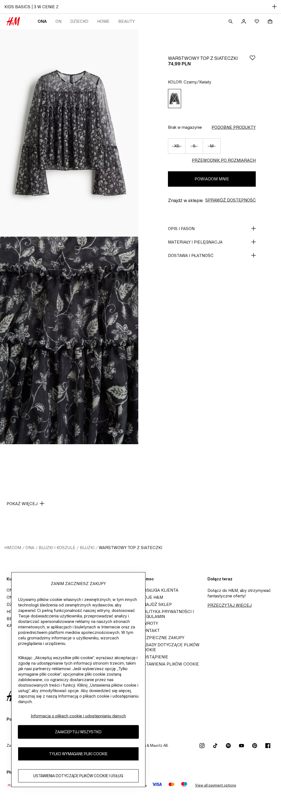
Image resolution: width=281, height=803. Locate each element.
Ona (42, 21)
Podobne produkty (234, 127)
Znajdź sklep (156, 604)
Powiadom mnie (212, 179)
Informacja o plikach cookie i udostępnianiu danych (78, 716)
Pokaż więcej (22, 503)
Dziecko (79, 21)
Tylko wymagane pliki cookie (78, 753)
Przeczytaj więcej (229, 605)
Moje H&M (151, 597)
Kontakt (150, 630)
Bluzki (87, 547)
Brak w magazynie (185, 127)
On (58, 21)
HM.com (12, 547)
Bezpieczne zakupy (162, 637)
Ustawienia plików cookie (169, 664)
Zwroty (149, 623)
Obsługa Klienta (159, 590)
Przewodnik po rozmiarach (224, 160)
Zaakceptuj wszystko (78, 731)
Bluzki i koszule (57, 547)
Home (103, 21)
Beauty (126, 21)
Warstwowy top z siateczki (130, 547)
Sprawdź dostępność (230, 200)
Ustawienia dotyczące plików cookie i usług (78, 775)
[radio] (174, 98)
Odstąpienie (154, 656)
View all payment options (215, 785)
